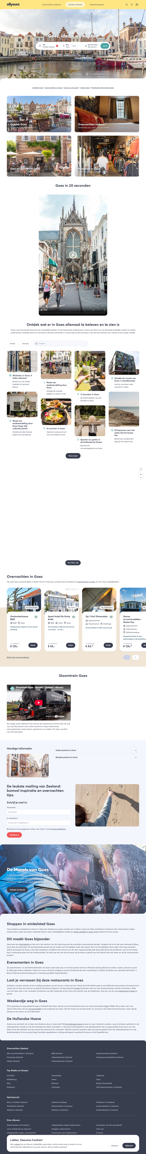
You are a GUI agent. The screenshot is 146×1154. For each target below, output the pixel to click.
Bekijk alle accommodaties (18, 657)
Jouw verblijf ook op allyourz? (19, 1129)
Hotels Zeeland (13, 1061)
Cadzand (100, 1075)
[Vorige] (126, 657)
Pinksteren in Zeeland (105, 1102)
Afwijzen (114, 1145)
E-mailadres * (12, 818)
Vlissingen (56, 1087)
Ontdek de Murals (17, 890)
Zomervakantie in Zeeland (107, 1106)
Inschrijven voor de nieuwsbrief (109, 1125)
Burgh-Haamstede (104, 1083)
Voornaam (11, 807)
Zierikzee (10, 1075)
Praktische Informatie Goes (102, 88)
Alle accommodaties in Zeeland (20, 1053)
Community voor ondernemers (64, 1133)
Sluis (9, 1083)
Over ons (100, 1129)
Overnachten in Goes (53, 88)
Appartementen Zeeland (106, 1053)
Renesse (55, 1083)
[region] (73, 516)
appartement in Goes (86, 582)
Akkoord (129, 1145)
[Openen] (141, 469)
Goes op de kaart (71, 88)
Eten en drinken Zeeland (17, 1102)
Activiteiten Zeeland (15, 1106)
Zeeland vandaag (59, 1102)
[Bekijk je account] (131, 4)
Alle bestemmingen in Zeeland (109, 1087)
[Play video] (73, 255)
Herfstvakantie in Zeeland (107, 1110)
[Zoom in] (140, 474)
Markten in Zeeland (60, 1110)
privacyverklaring (58, 829)
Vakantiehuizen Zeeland (62, 1057)
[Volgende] (135, 657)
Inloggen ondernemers (61, 1129)
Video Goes (85, 88)
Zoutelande (56, 1075)
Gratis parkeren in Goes (66, 750)
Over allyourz (13, 1120)
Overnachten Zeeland (17, 1048)
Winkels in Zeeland (15, 1110)
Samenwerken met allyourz (18, 1125)
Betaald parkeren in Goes (67, 757)
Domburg (11, 1087)
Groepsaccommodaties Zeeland (109, 1057)
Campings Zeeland (15, 1057)
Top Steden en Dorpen (17, 1070)
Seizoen (25, 343)
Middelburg (12, 1079)
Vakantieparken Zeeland (62, 1061)
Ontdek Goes (37, 88)
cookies (17, 1144)
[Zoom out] (140, 477)
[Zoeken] (126, 4)
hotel (106, 1006)
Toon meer (73, 456)
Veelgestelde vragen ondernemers (66, 1125)
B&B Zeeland (57, 1053)
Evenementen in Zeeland (62, 1106)
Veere (54, 1079)
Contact (99, 1133)
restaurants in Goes (126, 991)
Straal (12, 343)
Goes (98, 1079)
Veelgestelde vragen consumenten (21, 1133)
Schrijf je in (14, 835)
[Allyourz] (13, 4)
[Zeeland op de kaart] (137, 4)
